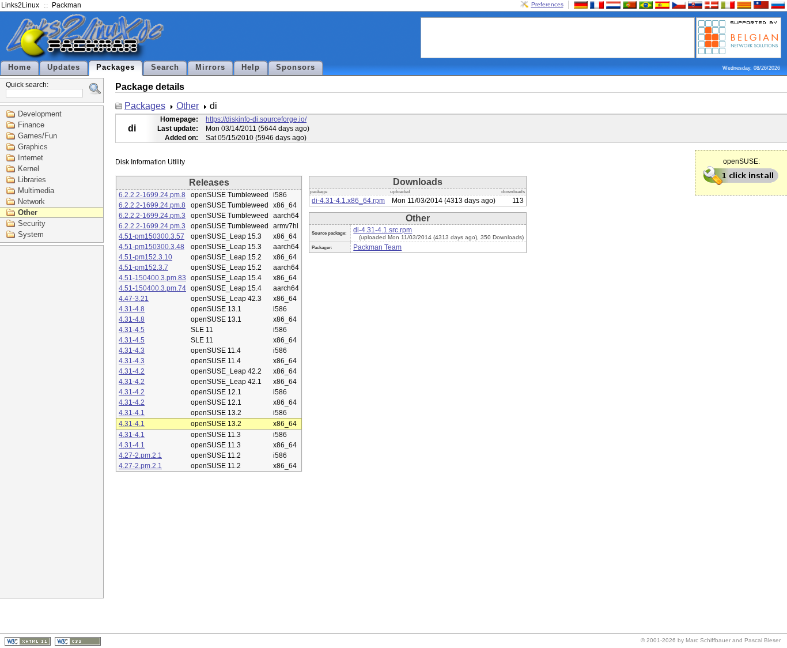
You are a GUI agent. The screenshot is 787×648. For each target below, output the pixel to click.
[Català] (743, 4)
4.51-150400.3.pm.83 (152, 278)
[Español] (661, 4)
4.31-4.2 (132, 371)
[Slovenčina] (694, 4)
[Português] (628, 4)
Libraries (32, 179)
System (31, 234)
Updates (63, 67)
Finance (31, 124)
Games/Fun (37, 135)
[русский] (777, 4)
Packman (66, 5)
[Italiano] (726, 4)
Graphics (33, 146)
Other (27, 212)
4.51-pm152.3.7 (143, 267)
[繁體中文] (760, 4)
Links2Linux (20, 5)
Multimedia (36, 190)
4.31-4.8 (132, 309)
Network (31, 201)
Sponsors (295, 67)
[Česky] (677, 4)
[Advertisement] (558, 37)
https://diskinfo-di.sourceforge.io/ (256, 119)
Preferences (547, 4)
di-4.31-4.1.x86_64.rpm (348, 201)
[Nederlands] (612, 4)
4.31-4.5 (132, 330)
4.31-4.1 (132, 413)
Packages (115, 67)
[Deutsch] (580, 4)
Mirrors (210, 67)
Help (250, 67)
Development (40, 114)
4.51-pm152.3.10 (145, 257)
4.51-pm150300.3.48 (151, 247)
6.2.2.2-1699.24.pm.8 (152, 195)
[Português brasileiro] (645, 4)
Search (165, 67)
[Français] (596, 4)
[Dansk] (710, 4)
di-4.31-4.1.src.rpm (382, 230)
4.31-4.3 (132, 350)
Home (19, 67)
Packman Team (377, 247)
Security (32, 223)
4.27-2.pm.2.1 (140, 455)
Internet (30, 157)
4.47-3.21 (134, 299)
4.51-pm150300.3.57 (151, 236)
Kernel (28, 168)
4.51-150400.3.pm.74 (152, 288)
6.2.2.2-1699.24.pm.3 (152, 216)
